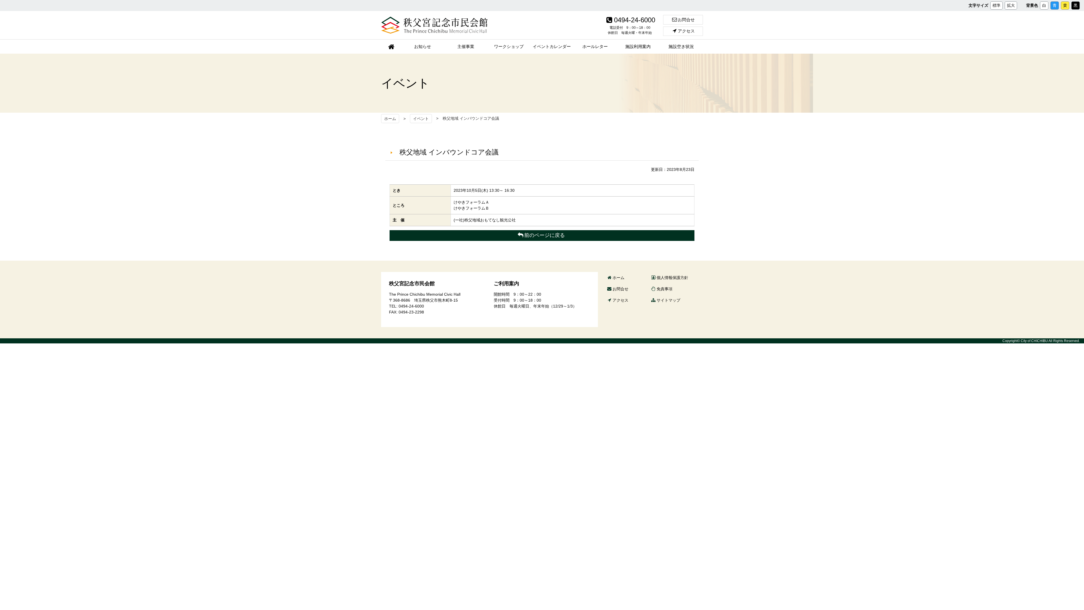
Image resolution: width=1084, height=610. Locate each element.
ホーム (390, 118)
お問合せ (686, 19)
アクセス (686, 31)
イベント (421, 118)
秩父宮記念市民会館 (434, 25)
